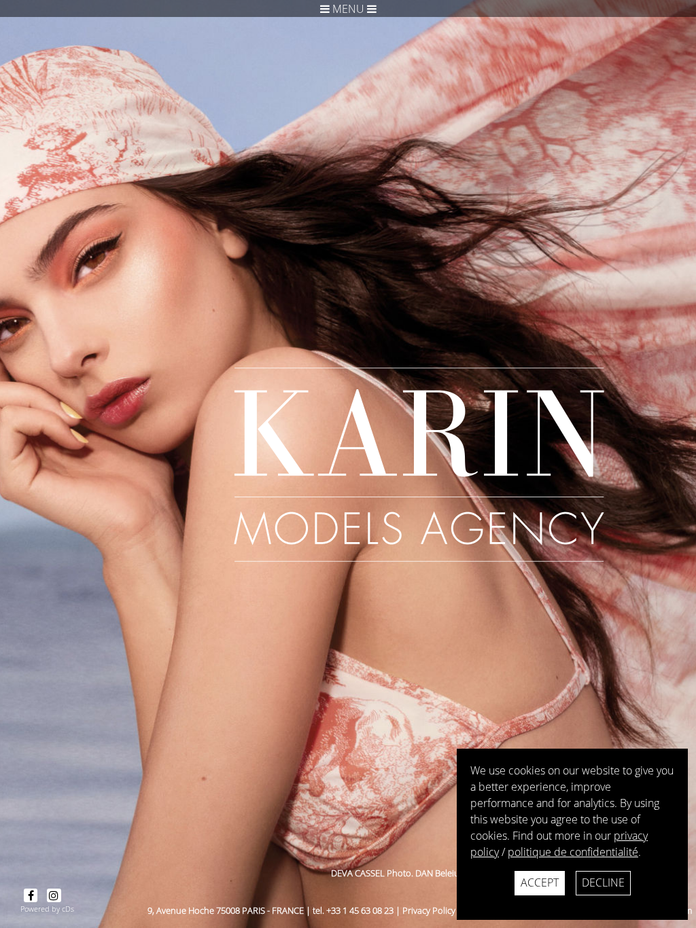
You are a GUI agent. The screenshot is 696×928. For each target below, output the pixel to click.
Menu (348, 8)
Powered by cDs (47, 909)
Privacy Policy (428, 910)
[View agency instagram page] (54, 895)
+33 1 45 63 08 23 (360, 910)
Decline (603, 882)
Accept (540, 882)
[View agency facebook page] (32, 895)
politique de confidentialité (573, 851)
